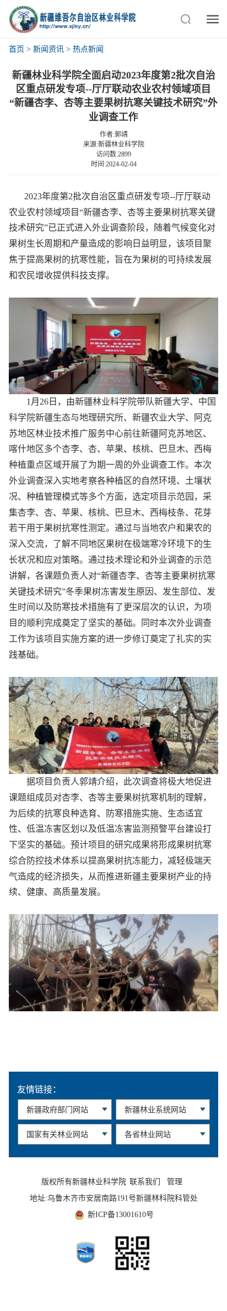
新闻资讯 (48, 49)
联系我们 (144, 1182)
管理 (174, 1182)
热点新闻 (88, 49)
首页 (16, 49)
